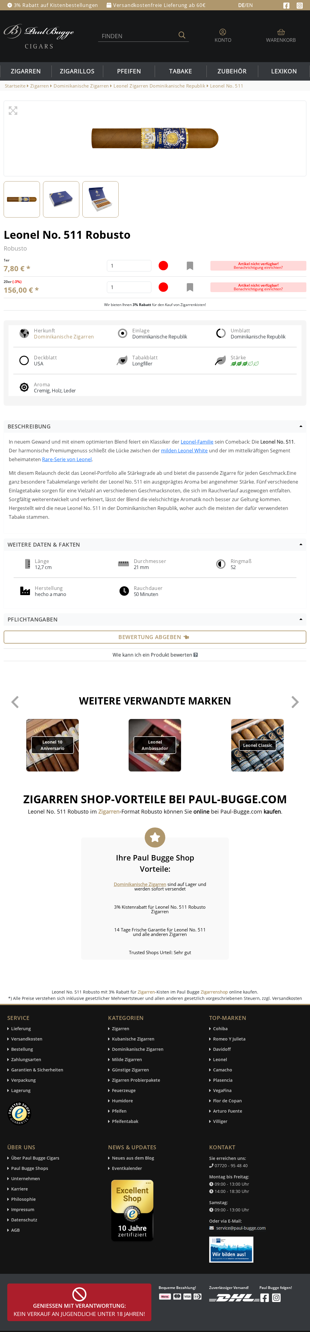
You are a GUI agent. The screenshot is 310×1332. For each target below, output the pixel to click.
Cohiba (220, 1029)
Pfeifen (129, 71)
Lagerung (21, 1091)
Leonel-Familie (197, 441)
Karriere (19, 1189)
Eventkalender (127, 1168)
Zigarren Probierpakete (136, 1080)
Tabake (180, 71)
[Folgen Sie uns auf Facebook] (287, 5)
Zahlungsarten (26, 1060)
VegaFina (222, 1091)
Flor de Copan (227, 1101)
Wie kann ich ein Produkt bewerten (153, 654)
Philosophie (23, 1199)
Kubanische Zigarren (133, 1039)
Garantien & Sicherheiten (37, 1070)
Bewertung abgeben (149, 637)
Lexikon (284, 71)
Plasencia (222, 1080)
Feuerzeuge (124, 1091)
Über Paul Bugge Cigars (35, 1158)
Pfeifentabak (125, 1121)
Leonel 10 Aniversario (52, 745)
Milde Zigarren (127, 1060)
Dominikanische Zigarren (64, 336)
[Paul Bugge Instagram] (300, 5)
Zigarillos (77, 71)
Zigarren (26, 71)
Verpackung (23, 1080)
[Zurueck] (14, 702)
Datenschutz (24, 1220)
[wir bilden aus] (232, 1247)
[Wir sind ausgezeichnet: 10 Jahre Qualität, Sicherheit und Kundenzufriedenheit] (133, 1212)
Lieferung (21, 1029)
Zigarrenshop (214, 992)
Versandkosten (26, 1039)
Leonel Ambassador (155, 745)
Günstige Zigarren (130, 1070)
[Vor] (295, 702)
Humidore (122, 1101)
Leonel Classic (257, 745)
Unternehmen (25, 1179)
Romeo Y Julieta (229, 1039)
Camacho (222, 1070)
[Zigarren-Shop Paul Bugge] (39, 35)
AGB (15, 1230)
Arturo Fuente (227, 1111)
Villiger (220, 1121)
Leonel (220, 1060)
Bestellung (22, 1049)
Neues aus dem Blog (133, 1158)
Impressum (22, 1210)
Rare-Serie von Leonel (67, 459)
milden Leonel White (184, 450)
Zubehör (232, 71)
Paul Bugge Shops (29, 1168)
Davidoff (222, 1049)
